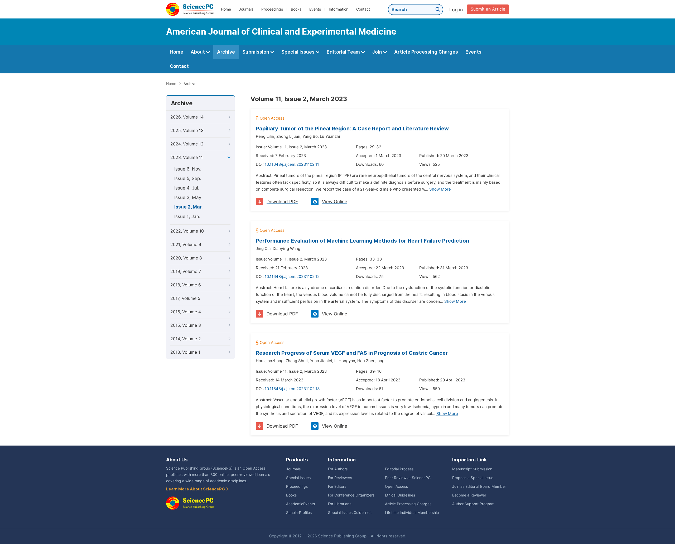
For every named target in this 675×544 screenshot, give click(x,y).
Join (377, 52)
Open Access (396, 486)
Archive (226, 52)
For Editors (337, 486)
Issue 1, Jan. (187, 216)
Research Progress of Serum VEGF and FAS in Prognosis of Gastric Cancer (352, 353)
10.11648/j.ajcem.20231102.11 (292, 164)
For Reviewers (340, 478)
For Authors (338, 469)
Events (315, 9)
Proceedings (272, 9)
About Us (176, 459)
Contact (363, 9)
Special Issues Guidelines (349, 512)
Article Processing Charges (426, 52)
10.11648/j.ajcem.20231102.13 (292, 388)
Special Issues (298, 52)
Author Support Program (473, 504)
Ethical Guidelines (400, 495)
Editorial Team (344, 52)
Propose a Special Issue (472, 478)
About (198, 52)
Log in (456, 9)
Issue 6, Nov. (187, 169)
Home (226, 9)
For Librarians (339, 504)
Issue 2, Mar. (188, 207)
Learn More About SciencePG (196, 489)
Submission (256, 52)
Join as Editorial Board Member (479, 486)
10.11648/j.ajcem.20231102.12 (292, 276)
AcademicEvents (300, 504)
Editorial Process (399, 469)
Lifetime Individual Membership (412, 512)
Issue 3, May (187, 197)
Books (296, 9)
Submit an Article (488, 9)
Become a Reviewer (469, 495)
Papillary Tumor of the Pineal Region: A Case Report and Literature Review (352, 128)
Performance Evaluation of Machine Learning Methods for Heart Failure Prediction (362, 241)
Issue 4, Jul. (186, 188)
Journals (246, 9)
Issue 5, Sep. (187, 178)
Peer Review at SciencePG (408, 478)
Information (338, 9)
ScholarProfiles (299, 512)
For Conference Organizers (351, 495)
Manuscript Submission (472, 469)
